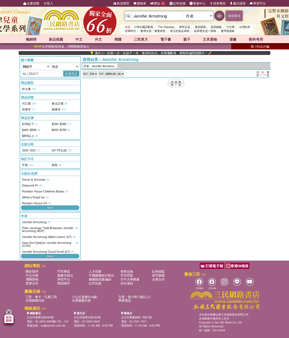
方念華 (230, 27)
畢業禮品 (124, 300)
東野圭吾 (184, 27)
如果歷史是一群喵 (205, 31)
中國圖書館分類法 (101, 275)
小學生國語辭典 (143, 27)
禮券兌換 (127, 271)
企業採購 (33, 3)
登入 (50, 3)
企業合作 (158, 279)
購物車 (141, 3)
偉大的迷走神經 (179, 31)
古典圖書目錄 (81, 300)
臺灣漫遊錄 (228, 31)
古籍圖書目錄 (35, 300)
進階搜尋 (234, 15)
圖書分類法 (65, 275)
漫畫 (233, 39)
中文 (79, 39)
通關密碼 (32, 279)
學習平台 (259, 3)
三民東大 (141, 39)
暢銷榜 (31, 39)
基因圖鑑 (216, 27)
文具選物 (210, 39)
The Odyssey (166, 27)
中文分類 (32, 275)
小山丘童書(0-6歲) (84, 296)
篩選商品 (71, 73)
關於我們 (32, 271)
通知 (159, 3)
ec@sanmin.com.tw (53, 325)
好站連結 (127, 283)
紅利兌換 (179, 3)
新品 (56, 39)
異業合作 (32, 283)
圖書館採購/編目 (100, 279)
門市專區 (63, 271)
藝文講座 (239, 3)
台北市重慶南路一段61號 (136, 317)
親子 (187, 39)
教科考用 (256, 39)
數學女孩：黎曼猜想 (153, 31)
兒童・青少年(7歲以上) (134, 296)
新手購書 (158, 275)
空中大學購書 (130, 279)
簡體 (117, 39)
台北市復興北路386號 (40, 317)
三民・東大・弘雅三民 (41, 296)
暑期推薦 (200, 27)
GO (219, 16)
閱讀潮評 (63, 283)
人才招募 (95, 271)
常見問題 (127, 275)
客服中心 (199, 3)
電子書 (165, 39)
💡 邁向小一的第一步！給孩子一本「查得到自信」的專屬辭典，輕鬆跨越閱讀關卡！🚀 (143, 53)
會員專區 (123, 3)
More (50, 208)
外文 (98, 39)
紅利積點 (158, 271)
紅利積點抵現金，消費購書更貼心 (61, 46)
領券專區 (219, 3)
